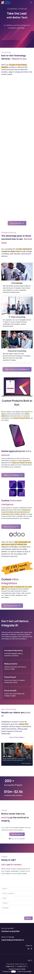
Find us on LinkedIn (18, 862)
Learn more (6, 99)
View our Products (12, 475)
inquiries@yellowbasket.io (12, 963)
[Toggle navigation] (31, 2)
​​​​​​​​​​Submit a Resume (17, 858)
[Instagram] (31, 972)
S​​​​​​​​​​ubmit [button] (28, 942)
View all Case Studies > (17, 738)
